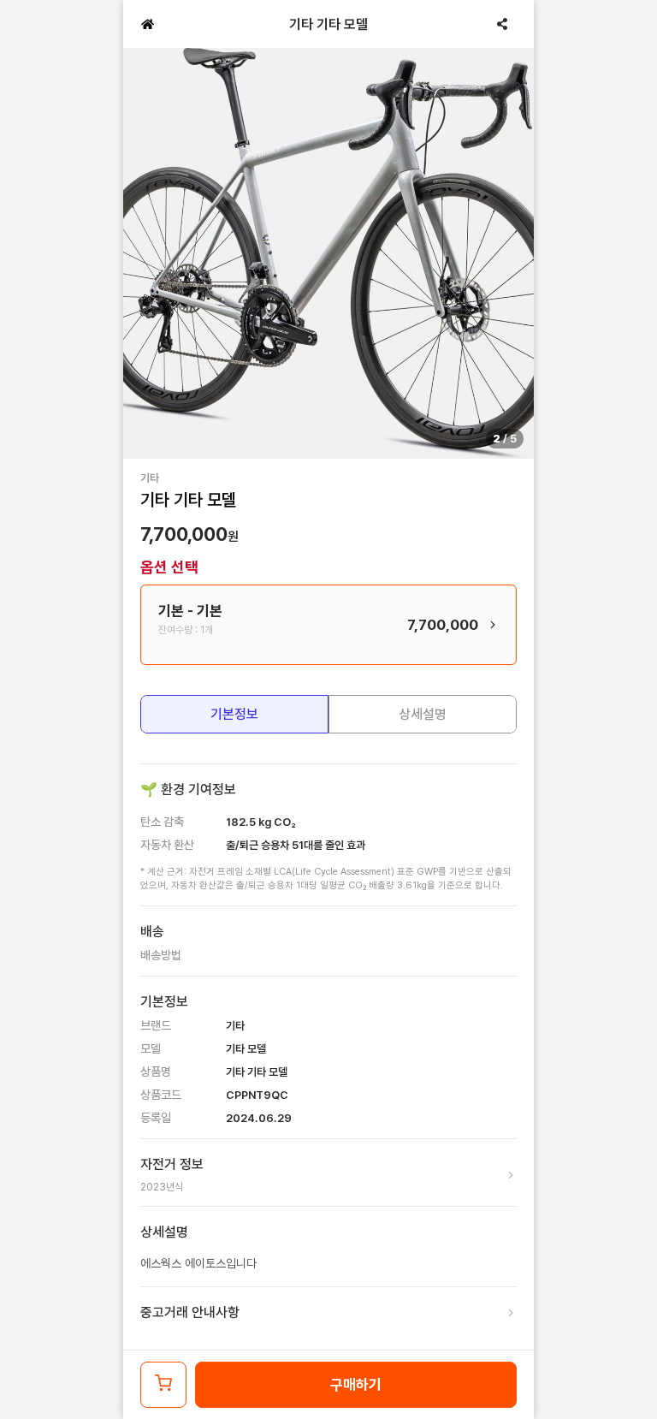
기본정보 (234, 714)
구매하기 (356, 1384)
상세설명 (423, 714)
